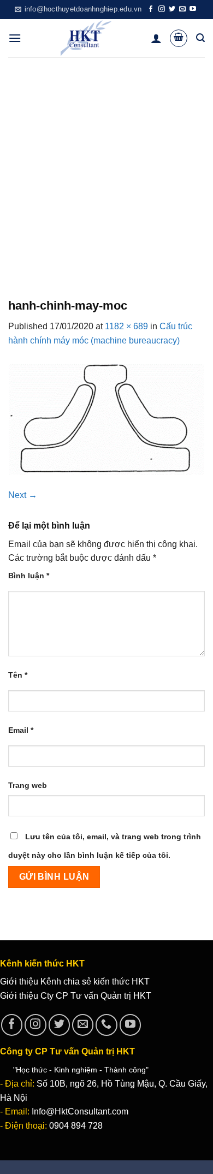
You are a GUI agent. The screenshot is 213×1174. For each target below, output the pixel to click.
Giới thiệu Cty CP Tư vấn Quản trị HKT (75, 995)
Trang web (27, 785)
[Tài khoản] (156, 38)
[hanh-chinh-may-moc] (106, 417)
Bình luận (28, 575)
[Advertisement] (106, 169)
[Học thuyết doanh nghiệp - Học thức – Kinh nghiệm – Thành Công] (86, 38)
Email (20, 730)
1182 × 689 (126, 326)
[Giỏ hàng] (178, 38)
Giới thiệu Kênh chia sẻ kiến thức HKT (75, 981)
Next (22, 495)
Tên (17, 675)
